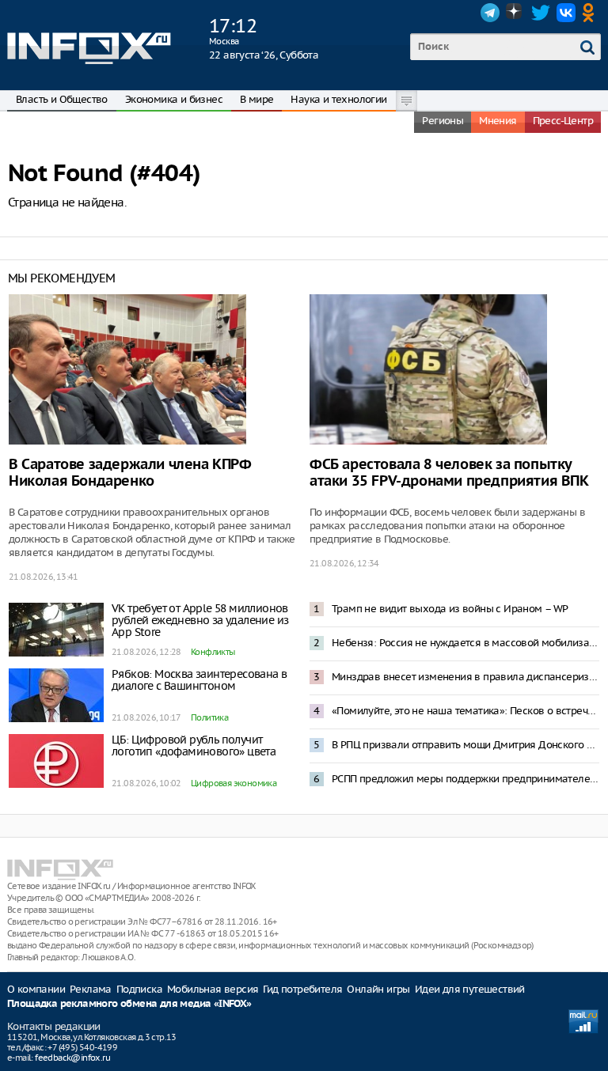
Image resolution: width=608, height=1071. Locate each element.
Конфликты (213, 651)
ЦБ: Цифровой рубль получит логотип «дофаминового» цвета (194, 745)
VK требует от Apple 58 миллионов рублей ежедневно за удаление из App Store (200, 620)
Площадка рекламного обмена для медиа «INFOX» (129, 1004)
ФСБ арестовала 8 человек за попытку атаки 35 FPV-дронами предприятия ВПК (449, 473)
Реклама (91, 989)
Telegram (490, 12)
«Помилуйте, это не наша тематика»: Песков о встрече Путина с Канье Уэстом (465, 711)
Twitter (540, 12)
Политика (209, 717)
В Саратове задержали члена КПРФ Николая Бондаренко (130, 473)
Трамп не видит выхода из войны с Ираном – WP (450, 609)
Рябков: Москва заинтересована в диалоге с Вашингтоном (199, 680)
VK (566, 12)
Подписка (139, 989)
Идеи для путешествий (470, 989)
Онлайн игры (378, 989)
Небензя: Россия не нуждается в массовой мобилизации (465, 643)
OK (591, 12)
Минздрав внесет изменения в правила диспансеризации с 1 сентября (465, 677)
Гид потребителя (302, 989)
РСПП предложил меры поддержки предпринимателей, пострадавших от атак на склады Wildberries (465, 779)
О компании (36, 989)
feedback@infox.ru (72, 1057)
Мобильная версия (212, 989)
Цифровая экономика (233, 783)
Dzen (515, 12)
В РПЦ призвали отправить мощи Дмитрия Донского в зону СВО (465, 745)
